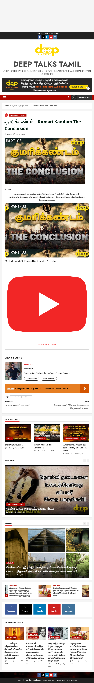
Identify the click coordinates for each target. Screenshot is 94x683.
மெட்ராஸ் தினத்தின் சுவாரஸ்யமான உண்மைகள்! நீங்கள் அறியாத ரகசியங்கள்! (54, 591)
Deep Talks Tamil (47, 64)
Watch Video (84, 97)
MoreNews (61, 680)
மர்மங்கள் (10, 563)
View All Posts (48, 378)
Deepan (9, 134)
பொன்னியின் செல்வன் (72, 439)
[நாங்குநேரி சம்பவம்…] (18, 433)
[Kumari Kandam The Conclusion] (47, 433)
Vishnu (10, 575)
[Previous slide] (84, 460)
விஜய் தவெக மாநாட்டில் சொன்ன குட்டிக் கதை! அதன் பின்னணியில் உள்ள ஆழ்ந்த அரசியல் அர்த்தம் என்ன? (11, 591)
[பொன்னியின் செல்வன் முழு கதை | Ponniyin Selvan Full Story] (76, 433)
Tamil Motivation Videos (15, 504)
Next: (71, 405)
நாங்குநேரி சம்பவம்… (14, 444)
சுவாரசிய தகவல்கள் (78, 585)
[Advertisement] (47, 16)
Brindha (8, 448)
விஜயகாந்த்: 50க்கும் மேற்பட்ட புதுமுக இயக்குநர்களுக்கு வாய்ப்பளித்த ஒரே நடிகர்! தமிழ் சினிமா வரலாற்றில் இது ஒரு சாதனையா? (57, 652)
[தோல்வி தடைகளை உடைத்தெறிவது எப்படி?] (47, 490)
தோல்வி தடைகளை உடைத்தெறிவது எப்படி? (30, 508)
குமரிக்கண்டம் (14, 115)
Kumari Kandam (16, 397)
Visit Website (31, 378)
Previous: (17, 403)
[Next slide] (88, 460)
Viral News (22, 585)
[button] (4, 97)
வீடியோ (23, 115)
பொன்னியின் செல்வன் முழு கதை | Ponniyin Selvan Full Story (75, 447)
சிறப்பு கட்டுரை (66, 585)
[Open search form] (69, 97)
